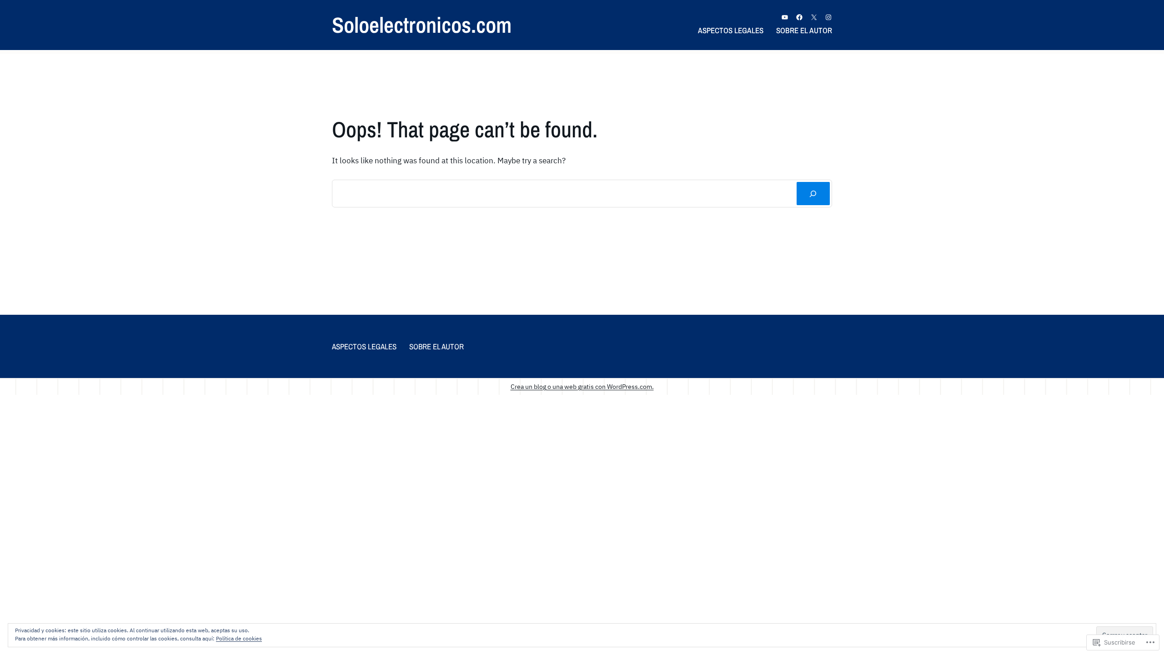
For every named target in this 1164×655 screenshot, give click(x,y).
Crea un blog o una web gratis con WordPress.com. (582, 386)
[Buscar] (813, 193)
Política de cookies (239, 638)
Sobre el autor (804, 30)
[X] (814, 17)
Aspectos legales (730, 30)
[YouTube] (784, 17)
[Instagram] (828, 17)
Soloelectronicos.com (422, 25)
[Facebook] (799, 17)
